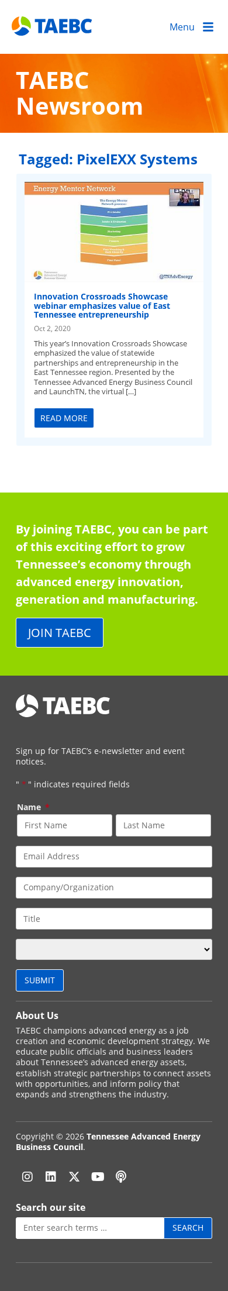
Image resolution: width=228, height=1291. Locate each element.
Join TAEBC (59, 633)
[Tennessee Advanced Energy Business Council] (53, 27)
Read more (64, 418)
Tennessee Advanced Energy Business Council (108, 1141)
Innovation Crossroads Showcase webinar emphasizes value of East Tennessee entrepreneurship (102, 305)
